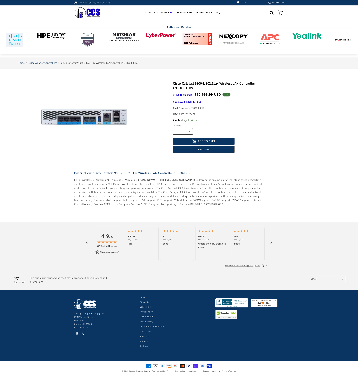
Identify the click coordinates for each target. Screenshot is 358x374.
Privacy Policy (146, 311)
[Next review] (271, 242)
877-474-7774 (81, 327)
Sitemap (144, 341)
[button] (151, 12)
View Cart (144, 336)
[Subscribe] (342, 279)
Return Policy (146, 321)
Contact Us (145, 306)
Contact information (211, 371)
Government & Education (152, 326)
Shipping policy (194, 371)
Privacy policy (179, 371)
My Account (145, 331)
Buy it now (204, 149)
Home (142, 297)
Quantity (177, 125)
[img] (107, 242)
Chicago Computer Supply (139, 371)
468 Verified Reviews (106, 246)
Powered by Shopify (160, 371)
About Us (144, 302)
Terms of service (229, 371)
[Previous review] (86, 242)
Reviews (144, 346)
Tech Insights (146, 316)
